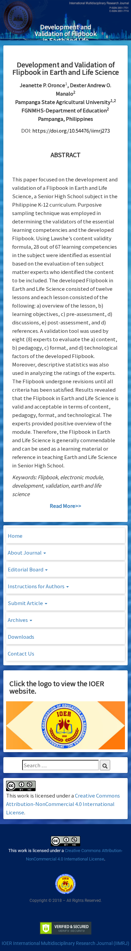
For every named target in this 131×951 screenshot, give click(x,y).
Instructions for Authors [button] (37, 586)
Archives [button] (18, 619)
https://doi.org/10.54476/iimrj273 (71, 130)
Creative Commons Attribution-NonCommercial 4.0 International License (63, 804)
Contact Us (21, 653)
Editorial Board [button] (26, 569)
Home (15, 535)
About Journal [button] (25, 552)
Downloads (21, 636)
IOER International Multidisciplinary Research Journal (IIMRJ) (65, 943)
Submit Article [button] (26, 602)
